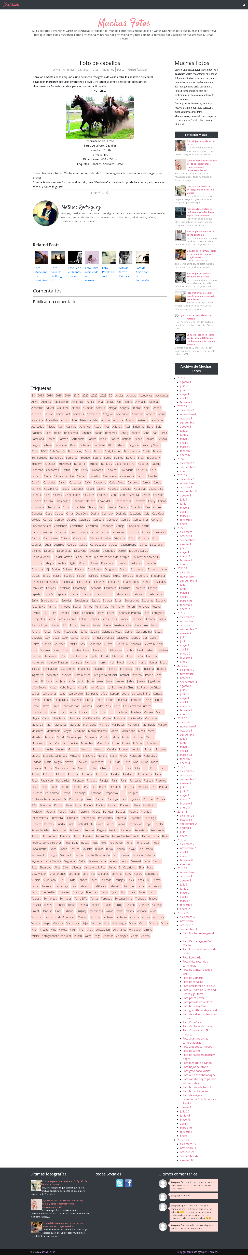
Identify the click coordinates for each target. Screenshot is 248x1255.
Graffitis (72, 644)
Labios (35, 693)
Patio (44, 787)
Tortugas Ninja (123, 898)
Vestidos (58, 923)
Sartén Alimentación (98, 855)
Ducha (124, 569)
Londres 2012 (102, 706)
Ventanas (121, 917)
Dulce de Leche (157, 569)
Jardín (80, 681)
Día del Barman (62, 557)
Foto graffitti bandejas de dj (200, 1010)
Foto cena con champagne (199, 1075)
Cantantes (75, 482)
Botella (97, 457)
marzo (185, 447)
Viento (143, 923)
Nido (117, 762)
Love (53, 712)
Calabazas (96, 470)
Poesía (62, 811)
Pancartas (101, 774)
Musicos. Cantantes (55, 756)
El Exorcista (158, 576)
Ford (146, 613)
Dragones (111, 569)
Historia (104, 656)
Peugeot (133, 793)
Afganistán (78, 402)
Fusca (47, 631)
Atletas (51, 426)
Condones (107, 526)
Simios (112, 867)
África (90, 402)
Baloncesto (71, 433)
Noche (48, 768)
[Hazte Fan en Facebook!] (128, 1183)
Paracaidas (63, 780)
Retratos (65, 836)
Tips (123, 892)
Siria (141, 867)
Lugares (84, 712)
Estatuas (138, 594)
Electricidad (67, 582)
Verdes (146, 917)
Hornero (90, 662)
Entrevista (37, 588)
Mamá (45, 718)
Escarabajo (80, 588)
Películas (128, 787)
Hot (112, 662)
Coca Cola (82, 513)
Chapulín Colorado (84, 501)
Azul (127, 426)
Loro (117, 706)
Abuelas (131, 395)
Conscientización (41, 532)
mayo (184, 394)
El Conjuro (142, 576)
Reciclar (158, 824)
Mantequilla (135, 718)
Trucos (107, 905)
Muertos (72, 749)
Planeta (88, 805)
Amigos (124, 408)
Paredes (92, 780)
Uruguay (81, 911)
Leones (47, 700)
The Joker (64, 892)
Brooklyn (36, 464)
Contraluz (133, 532)
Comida (125, 519)
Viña (53, 929)
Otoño (163, 768)
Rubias (99, 849)
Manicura (74, 718)
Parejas (104, 780)
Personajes (80, 793)
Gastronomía (144, 631)
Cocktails (121, 513)
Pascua (148, 780)
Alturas (76, 408)
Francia (124, 619)
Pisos (68, 805)
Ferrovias (143, 606)
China (66, 507)
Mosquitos (103, 743)
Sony (128, 874)
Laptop (114, 693)
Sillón (66, 867)
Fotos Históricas (89, 619)
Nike (135, 762)
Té (148, 880)
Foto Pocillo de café (108, 272)
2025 (182, 406)
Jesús (100, 681)
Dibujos (49, 563)
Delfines (36, 551)
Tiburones (92, 892)
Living (147, 700)
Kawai (53, 687)
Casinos (113, 489)
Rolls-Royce (116, 842)
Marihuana (89, 724)
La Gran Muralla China (120, 687)
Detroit (122, 551)
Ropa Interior (39, 849)
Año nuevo (122, 414)
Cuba (48, 544)
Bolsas (157, 451)
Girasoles (122, 637)
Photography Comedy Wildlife (48, 799)
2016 (68, 395)
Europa (107, 600)
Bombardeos (39, 457)
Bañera (135, 433)
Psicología (150, 818)
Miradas (104, 737)
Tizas (142, 892)
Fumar (155, 625)
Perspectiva (111, 793)
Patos (54, 787)
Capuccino (100, 482)
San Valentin (38, 855)
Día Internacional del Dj (146, 557)
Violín (73, 929)
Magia (35, 718)
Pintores (148, 799)
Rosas (63, 849)
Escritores (110, 588)
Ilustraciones (67, 669)
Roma (129, 842)
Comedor (112, 519)
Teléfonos (100, 886)
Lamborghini (75, 693)
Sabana (120, 849)
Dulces (35, 576)
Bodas (98, 451)
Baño (146, 433)
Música (35, 756)
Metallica (36, 737)
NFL (109, 762)
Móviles (137, 743)
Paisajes (48, 774)
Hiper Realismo (77, 656)
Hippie (93, 656)
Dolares (67, 569)
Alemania (140, 402)
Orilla (137, 768)
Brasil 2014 (154, 457)
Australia (71, 426)
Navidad (36, 762)
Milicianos (91, 737)
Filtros (75, 613)
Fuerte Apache (122, 625)
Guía (34, 650)
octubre (186, 418)
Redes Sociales (40, 830)
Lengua (157, 693)
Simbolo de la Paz (94, 867)
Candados (49, 482)
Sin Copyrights (127, 867)
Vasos (130, 911)
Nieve (126, 762)
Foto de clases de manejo (198, 1026)
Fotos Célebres (67, 619)
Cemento (102, 495)
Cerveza (36, 501)
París (123, 780)
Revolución (102, 836)
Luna (103, 712)
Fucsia (96, 625)
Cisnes (157, 507)
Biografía (133, 445)
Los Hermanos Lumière (137, 706)
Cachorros (52, 470)
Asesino (130, 420)
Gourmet (59, 644)
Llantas (158, 700)
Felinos (88, 606)
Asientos (143, 420)
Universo (47, 911)
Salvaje (132, 849)
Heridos (36, 656)
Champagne (63, 501)
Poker (72, 811)
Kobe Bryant (67, 687)
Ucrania (157, 905)
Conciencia (60, 526)
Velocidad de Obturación (60, 917)
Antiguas (108, 414)
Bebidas (150, 439)
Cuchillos (59, 544)
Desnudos (108, 551)
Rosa (53, 849)
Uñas (58, 911)
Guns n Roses (61, 650)
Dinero (83, 563)
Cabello (155, 464)
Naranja (102, 756)
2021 (182, 568)
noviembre (188, 414)
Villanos (154, 923)
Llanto (35, 706)
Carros (146, 482)
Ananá (157, 408)
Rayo (148, 824)
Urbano (69, 911)
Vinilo (164, 923)
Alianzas (154, 402)
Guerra (108, 644)
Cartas (157, 482)
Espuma (61, 594)
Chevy (151, 501)
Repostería (141, 830)
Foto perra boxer (193, 998)
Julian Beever (39, 687)
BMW (34, 451)
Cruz (155, 538)
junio (184, 390)
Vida (106, 923)
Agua (100, 402)
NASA (123, 756)
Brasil (141, 457)
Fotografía (158, 613)
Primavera (57, 818)
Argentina (37, 420)
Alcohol (128, 402)
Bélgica (35, 445)
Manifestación (91, 718)
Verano (134, 917)
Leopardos (61, 700)
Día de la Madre (41, 557)
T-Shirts (70, 880)
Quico (99, 824)
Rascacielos (135, 824)
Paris (115, 780)
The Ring (78, 892)
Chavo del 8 (105, 501)
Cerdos (146, 495)
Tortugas (106, 898)
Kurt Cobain (97, 687)
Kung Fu (83, 687)
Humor (153, 662)
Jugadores (154, 681)
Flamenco (88, 613)
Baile (150, 426)
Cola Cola (158, 513)
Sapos (79, 855)
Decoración (157, 544)
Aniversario (93, 414)
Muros (147, 749)
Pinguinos (134, 799)
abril (184, 398)
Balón (57, 433)
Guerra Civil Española (128, 644)
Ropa (156, 842)
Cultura (83, 544)
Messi (151, 731)
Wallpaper (135, 929)
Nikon (144, 762)
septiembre (188, 422)
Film (53, 613)
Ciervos (123, 507)
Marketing (134, 724)
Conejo (120, 526)
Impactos (98, 669)
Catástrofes (156, 489)
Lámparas (92, 693)
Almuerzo (63, 408)
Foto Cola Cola (192, 1022)
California (142, 470)
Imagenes (108, 69)
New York (82, 762)
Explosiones (132, 600)
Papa (158, 774)
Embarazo (114, 582)
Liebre (99, 700)
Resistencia (157, 830)
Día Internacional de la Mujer (111, 557)
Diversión (150, 563)
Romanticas (142, 842)
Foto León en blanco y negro (74, 272)
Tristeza (83, 905)
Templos (129, 886)
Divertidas (37, 569)
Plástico (112, 805)
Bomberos (56, 457)
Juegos (141, 681)
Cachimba (37, 470)
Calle (153, 470)
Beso (73, 445)
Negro (58, 762)
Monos (150, 737)
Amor (147, 408)
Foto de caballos (193, 982)
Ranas (121, 824)
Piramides (45, 805)
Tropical (95, 905)
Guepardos (94, 644)
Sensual (136, 861)
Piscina (58, 805)
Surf (61, 880)
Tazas (140, 880)
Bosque (85, 457)
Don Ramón (94, 569)
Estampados (122, 594)
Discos (94, 563)
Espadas (36, 594)
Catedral (36, 495)
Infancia (161, 669)
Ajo (119, 402)
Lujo (94, 712)
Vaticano (141, 911)
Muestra (86, 749)
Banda (98, 433)
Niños (154, 762)
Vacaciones (96, 911)
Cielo (102, 507)
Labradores (49, 693)
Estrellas (66, 600)
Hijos (63, 656)
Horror (103, 662)
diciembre (187, 410)
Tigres (114, 892)
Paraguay (78, 780)
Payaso (76, 787)
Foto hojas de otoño (195, 1067)
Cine (147, 507)
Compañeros (141, 519)
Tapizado (106, 880)
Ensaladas (159, 582)
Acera (34, 402)
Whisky (148, 929)
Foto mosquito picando (197, 1063)
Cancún (35, 482)
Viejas (132, 923)
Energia (146, 582)
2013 (41, 395)
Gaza (55, 637)
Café (75, 470)
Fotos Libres (109, 619)
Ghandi (85, 637)
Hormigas (76, 662)
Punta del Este (85, 824)
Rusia (109, 849)
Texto (34, 892)
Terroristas (154, 886)
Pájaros (60, 774)
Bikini (111, 445)
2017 (76, 395)
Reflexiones (59, 830)
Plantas (100, 805)
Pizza (78, 805)
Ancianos (37, 414)
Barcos (51, 439)
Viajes (85, 923)
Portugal (108, 811)
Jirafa (109, 681)
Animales (69, 69)
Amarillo (101, 408)
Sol (93, 874)
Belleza (47, 445)
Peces (102, 787)
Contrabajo (118, 532)
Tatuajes (119, 880)
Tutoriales (143, 905)
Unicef (35, 911)
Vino (34, 929)
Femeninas (101, 606)
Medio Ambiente (98, 731)
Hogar (129, 656)
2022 (94, 395)
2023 (103, 395)
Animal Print (63, 414)
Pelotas (163, 787)
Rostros (74, 849)
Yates (88, 936)
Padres (35, 774)
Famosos (64, 606)
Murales (136, 749)
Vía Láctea (72, 923)
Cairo (84, 470)
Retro (76, 836)
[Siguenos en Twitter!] (120, 1183)
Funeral (35, 631)
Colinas (47, 519)
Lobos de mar (70, 706)
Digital (72, 563)
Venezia (95, 917)
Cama (47, 476)
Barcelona (37, 439)
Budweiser (64, 464)
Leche (125, 693)
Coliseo (59, 519)
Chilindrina (37, 507)
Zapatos (108, 936)
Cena (114, 495)
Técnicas (47, 886)
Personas (95, 793)
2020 (85, 395)
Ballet (48, 433)
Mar (48, 724)
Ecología (69, 576)
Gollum (154, 637)
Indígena (148, 669)
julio (184, 386)
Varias (119, 911)
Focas (111, 613)
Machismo (122, 712)
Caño (88, 482)
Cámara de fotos (64, 476)
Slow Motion (39, 874)
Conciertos (76, 526)
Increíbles (126, 669)
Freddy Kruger (39, 625)
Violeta (63, 929)
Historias (117, 656)
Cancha (152, 476)
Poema (50, 811)
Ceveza (48, 501)
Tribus (71, 905)
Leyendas (76, 700)
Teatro (157, 880)
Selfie (82, 861)
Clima (69, 513)
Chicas (162, 501)
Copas (146, 532)
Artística (118, 420)
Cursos (113, 544)
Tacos (94, 880)
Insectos (66, 675)
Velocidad (37, 917)
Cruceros (143, 538)
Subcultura (151, 874)
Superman (49, 880)
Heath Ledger (145, 650)
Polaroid (84, 811)
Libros (89, 700)
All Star (50, 408)
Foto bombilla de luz (195, 1091)
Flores (100, 613)
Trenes (48, 905)
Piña (34, 805)
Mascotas (37, 731)
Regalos (89, 830)
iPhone (149, 675)
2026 (181, 378)
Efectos (105, 576)
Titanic (132, 892)
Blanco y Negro (151, 445)
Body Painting (113, 451)
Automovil (85, 426)
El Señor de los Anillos (44, 582)
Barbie (164, 433)
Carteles (36, 489)
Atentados (37, 426)
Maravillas (60, 724)
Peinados (115, 787)
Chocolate (78, 507)
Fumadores (141, 625)
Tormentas (50, 898)
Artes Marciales (89, 420)
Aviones (117, 426)
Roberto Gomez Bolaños (46, 842)
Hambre (129, 650)
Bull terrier (80, 464)
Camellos (94, 476)
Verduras (158, 917)
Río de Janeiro (150, 836)
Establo (73, 594)
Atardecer (157, 420)
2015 (59, 395)
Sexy (34, 867)
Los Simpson (39, 712)
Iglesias (35, 669)
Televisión (115, 886)
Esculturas (125, 588)
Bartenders (78, 439)
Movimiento (152, 743)
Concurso (92, 526)
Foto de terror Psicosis (124, 272)
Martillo (162, 724)
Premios (146, 811)
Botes (107, 457)
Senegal (113, 861)
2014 (50, 395)
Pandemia (128, 774)
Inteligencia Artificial (105, 675)
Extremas (147, 600)
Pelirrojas (142, 787)
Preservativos (39, 818)
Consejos (60, 532)
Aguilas (110, 402)
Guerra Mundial (153, 644)
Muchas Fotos (124, 23)
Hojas (139, 656)
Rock (95, 842)
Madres (148, 712)
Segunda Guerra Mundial (46, 861)
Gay (47, 637)
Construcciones (78, 532)
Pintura (160, 799)
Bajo (158, 426)
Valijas (109, 911)
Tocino (152, 892)
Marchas (74, 724)
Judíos (130, 681)
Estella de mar (155, 594)
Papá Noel (46, 780)
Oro (145, 768)
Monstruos (38, 743)
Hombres (151, 656)
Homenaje (37, 662)
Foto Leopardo (192, 957)
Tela (73, 886)
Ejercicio (128, 576)
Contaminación (100, 532)
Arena (161, 414)
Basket (103, 439)
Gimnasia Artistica (103, 637)
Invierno (137, 675)
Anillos (49, 414)
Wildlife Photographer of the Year (51, 936)
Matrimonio (53, 731)
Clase (48, 513)
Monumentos (70, 743)
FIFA (45, 613)
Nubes (93, 768)
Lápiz (104, 693)
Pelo (153, 787)
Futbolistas (70, 631)
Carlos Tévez (117, 482)
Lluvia (55, 706)
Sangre (53, 855)
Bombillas (71, 457)
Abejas (119, 395)
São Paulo (66, 855)
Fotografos (38, 619)
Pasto (121, 69)
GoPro (35, 644)
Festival (156, 606)
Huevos (131, 662)
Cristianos (120, 538)
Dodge (56, 569)
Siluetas (76, 867)
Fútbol (57, 631)
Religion (113, 830)
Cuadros (36, 544)
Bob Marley (75, 451)
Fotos (95, 69)
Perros (66, 793)
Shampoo (45, 867)
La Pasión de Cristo (149, 687)
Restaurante (49, 836)
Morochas (87, 743)
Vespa (46, 923)
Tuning (118, 905)
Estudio (95, 600)
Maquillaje (37, 724)
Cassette (126, 489)
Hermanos (50, 656)
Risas (165, 836)
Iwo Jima (60, 681)
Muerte (60, 749)
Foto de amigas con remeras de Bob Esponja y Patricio (199, 1099)
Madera (136, 712)
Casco (90, 489)
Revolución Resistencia (125, 836)
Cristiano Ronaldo (100, 538)
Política (96, 811)
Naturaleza (150, 756)
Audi (60, 426)
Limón (109, 700)
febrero (186, 402)
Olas (128, 768)
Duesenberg (137, 569)
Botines (118, 457)
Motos (126, 743)
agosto (185, 382)
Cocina (95, 513)
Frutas (74, 625)
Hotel (120, 662)
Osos (153, 768)
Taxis (131, 880)
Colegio (35, 519)
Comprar (156, 519)
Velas (153, 911)
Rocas (85, 842)
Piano (89, 799)
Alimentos (37, 408)
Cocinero (107, 513)
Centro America (129, 495)
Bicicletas (99, 445)
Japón (71, 681)
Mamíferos (58, 718)
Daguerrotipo (128, 544)
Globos (135, 637)
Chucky (92, 507)
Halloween (115, 650)
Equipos (51, 588)
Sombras (117, 874)
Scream (125, 855)
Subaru (138, 874)
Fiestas (35, 613)
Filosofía (64, 613)
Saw (115, 855)
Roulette (87, 849)
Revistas (88, 836)
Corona (35, 538)
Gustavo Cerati (81, 650)
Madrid (160, 712)
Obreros (118, 768)
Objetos (105, 768)
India (138, 669)
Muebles (36, 749)
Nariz (113, 756)
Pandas (115, 774)
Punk (71, 824)
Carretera (133, 482)
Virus (90, 929)
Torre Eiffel (81, 898)
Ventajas (108, 917)
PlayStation (149, 805)
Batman (126, 439)
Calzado (36, 476)
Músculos (160, 749)
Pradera (133, 811)
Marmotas (148, 724)
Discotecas (108, 563)
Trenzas (60, 905)
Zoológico (122, 936)
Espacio (153, 588)
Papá (34, 780)
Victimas (96, 923)
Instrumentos (82, 675)
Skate (149, 867)
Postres (121, 811)
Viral (81, 929)
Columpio (84, 519)
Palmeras (87, 774)
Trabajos (140, 898)
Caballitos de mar (125, 464)
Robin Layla (71, 842)
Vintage (43, 929)
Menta (114, 731)
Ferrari (131, 606)
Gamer (129, 631)
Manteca (119, 718)
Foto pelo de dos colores (198, 1002)
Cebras (57, 495)
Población (37, 811)
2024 (181, 459)
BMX (44, 451)
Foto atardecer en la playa (199, 986)
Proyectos (135, 818)
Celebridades (72, 495)
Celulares (88, 495)
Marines (104, 724)
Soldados (103, 874)
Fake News (38, 606)
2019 (182, 666)
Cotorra (65, 538)
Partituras (135, 780)
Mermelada (128, 731)
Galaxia (94, 631)
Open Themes (209, 1251)
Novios (82, 768)
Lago (62, 693)
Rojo (103, 842)
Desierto (94, 551)
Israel (34, 681)
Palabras (73, 774)
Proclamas (72, 818)
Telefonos (85, 886)
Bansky (124, 433)
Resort (35, 836)
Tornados (66, 898)
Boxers (130, 457)
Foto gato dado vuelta (196, 1071)
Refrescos (75, 830)
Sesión (157, 861)
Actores (46, 402)
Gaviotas (36, 637)
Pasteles (161, 780)
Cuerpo (71, 544)
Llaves (45, 706)
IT (42, 681)
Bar (154, 433)
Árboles (150, 414)
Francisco (137, 619)
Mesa (141, 731)
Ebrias (46, 576)
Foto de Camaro (193, 978)
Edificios (93, 576)
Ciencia (111, 507)
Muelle (49, 749)
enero (185, 455)
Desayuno (80, 551)
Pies (123, 799)
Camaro (82, 476)
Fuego (107, 625)
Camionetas (110, 476)
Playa (136, 805)
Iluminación (50, 669)
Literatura (136, 700)
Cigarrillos (136, 507)
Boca (88, 451)
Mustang (75, 756)
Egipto (116, 576)
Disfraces (136, 563)
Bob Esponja (57, 451)
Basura (114, 439)
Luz (110, 712)
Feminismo (117, 606)
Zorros (145, 936)
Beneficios (60, 445)
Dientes (61, 563)
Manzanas (151, 718)
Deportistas (64, 551)
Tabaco (82, 880)
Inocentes (52, 675)
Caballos (83, 69)
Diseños (122, 563)
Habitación (99, 650)
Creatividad (80, 538)
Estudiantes (81, 600)
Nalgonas (89, 756)
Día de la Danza (138, 551)
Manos (107, 718)
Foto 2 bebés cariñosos (197, 1046)
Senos (124, 861)
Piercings (112, 799)
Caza (47, 495)
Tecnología (61, 886)
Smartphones (57, 874)
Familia (52, 606)
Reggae (101, 830)
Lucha (72, 712)
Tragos (153, 898)
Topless (36, 898)
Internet (124, 675)
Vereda (35, 923)
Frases (162, 619)
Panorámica (144, 774)
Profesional (88, 818)
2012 (183, 1140)
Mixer (115, 737)
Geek (65, 637)
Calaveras (112, 470)
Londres (87, 706)
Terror (141, 886)
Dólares (80, 569)
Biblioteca (85, 445)
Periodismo (52, 793)
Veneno (83, 917)
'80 (33, 395)
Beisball (162, 439)
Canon (62, 482)
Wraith (78, 936)
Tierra (104, 892)
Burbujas (106, 464)
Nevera (69, 762)
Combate (98, 519)
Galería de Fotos (112, 631)
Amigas (112, 408)
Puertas (49, 824)
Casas (65, 489)
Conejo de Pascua (138, 526)
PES (123, 793)
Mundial (111, 749)
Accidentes (161, 395)
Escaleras (64, 588)
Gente (74, 637)
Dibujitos (36, 563)
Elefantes (99, 582)
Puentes (36, 824)
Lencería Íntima (141, 693)
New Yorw (97, 762)
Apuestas (137, 414)
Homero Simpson (57, 662)
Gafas (83, 631)
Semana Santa (97, 861)
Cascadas (78, 489)
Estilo (34, 600)
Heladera (162, 650)
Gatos (158, 631)
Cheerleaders (123, 501)
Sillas (57, 867)
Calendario (126, 470)
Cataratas (140, 489)
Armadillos (52, 420)
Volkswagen (103, 929)
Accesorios (145, 395)
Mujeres (99, 749)
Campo (141, 476)
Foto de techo (191, 1051)
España (49, 594)
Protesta (120, 818)
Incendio (112, 669)
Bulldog (93, 464)
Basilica (92, 439)
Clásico (59, 513)
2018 (182, 718)
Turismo (130, 905)
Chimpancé (53, 507)
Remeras (126, 830)
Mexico (49, 737)
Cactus (66, 470)
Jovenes (119, 681)
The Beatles (48, 892)
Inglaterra (37, 675)
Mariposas (118, 724)
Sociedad (74, 874)
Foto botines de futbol (197, 1087)
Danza (143, 544)
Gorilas (46, 644)
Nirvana (36, 768)
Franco (150, 619)
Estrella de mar (50, 600)
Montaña (53, 743)
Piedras (99, 799)
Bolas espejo (132, 451)
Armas (65, 420)
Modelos (137, 737)
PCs (93, 787)
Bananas (86, 433)
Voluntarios (119, 929)
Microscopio (74, 737)
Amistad (136, 408)
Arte (74, 420)
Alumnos (88, 408)
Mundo (123, 749)
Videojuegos (119, 923)
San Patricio (146, 849)
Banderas (111, 433)
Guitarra (45, 650)
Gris (82, 644)
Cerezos (158, 495)
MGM (60, 737)
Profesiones (105, 818)
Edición (81, 576)
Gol (145, 637)
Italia (49, 681)
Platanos (125, 805)
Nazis (47, 762)
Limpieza (121, 700)
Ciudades (37, 513)
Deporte (49, 551)
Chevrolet (139, 501)
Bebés (138, 439)
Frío (64, 625)
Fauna (77, 606)
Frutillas (85, 625)
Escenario (95, 588)
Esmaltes (139, 588)
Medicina (79, 731)
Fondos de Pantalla (129, 613)
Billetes (121, 445)
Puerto (61, 824)
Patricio (65, 787)
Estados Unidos (103, 594)
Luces (62, 712)
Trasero (36, 905)
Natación (135, 756)
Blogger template (187, 1251)
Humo (142, 662)
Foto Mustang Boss (195, 1006)
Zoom (134, 936)
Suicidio (35, 880)
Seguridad (70, 861)
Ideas (163, 662)
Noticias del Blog (65, 768)
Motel (115, 743)
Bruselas (50, 464)
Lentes (35, 700)
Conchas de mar (41, 526)
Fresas (55, 625)
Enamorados (131, 582)
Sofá (85, 874)
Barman (63, 439)
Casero (101, 489)
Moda (125, 737)
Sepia (147, 861)
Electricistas (84, 582)
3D (111, 395)
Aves (106, 426)
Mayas (67, 731)
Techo (35, 886)
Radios (110, 824)
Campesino (127, 476)
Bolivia (146, 451)
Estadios (86, 594)
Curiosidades (98, 544)
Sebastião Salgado (143, 855)
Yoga (97, 936)
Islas (158, 675)
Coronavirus (50, 538)
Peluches (36, 793)
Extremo (161, 600)
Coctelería (135, 513)
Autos (97, 426)
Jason (90, 681)
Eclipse (57, 576)
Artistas (105, 420)
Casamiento (51, 489)
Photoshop (76, 799)
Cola (146, 513)
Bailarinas (138, 426)
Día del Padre (83, 557)
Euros (118, 600)
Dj (47, 569)
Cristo (131, 538)
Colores (71, 519)
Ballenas (36, 433)
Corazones (159, 532)
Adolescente (61, 402)
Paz (86, 787)
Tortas (94, 898)
